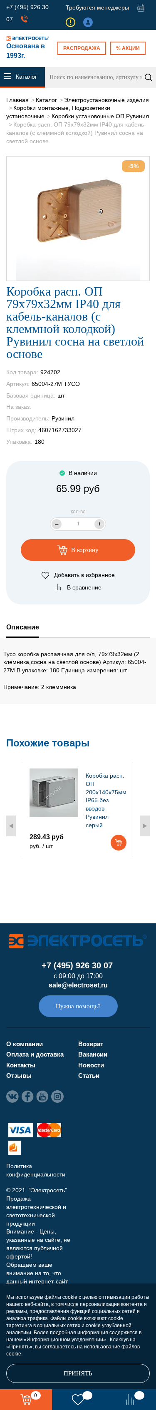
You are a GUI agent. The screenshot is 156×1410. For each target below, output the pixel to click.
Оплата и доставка (35, 1054)
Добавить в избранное (84, 575)
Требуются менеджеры (97, 7)
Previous (11, 826)
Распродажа (81, 48)
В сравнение (84, 587)
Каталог (46, 100)
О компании (24, 1043)
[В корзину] (118, 842)
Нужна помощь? (78, 1006)
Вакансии (92, 1054)
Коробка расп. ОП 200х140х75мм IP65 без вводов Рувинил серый (106, 800)
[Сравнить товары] (130, 1399)
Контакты (20, 1065)
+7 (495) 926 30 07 (77, 965)
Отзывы (19, 1075)
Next (145, 826)
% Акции (128, 48)
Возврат (90, 1043)
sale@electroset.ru (78, 985)
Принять (78, 1373)
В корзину (84, 550)
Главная (17, 100)
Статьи (88, 1075)
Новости (91, 1065)
